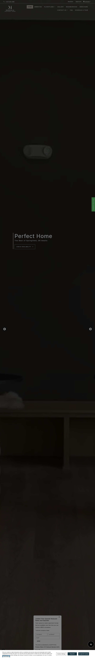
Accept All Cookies (83, 653)
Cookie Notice (6, 656)
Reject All (72, 653)
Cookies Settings (61, 653)
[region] (47, 654)
